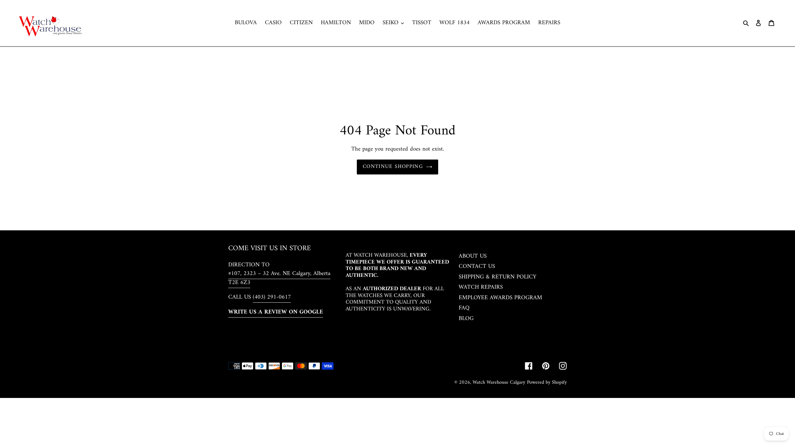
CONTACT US (477, 266)
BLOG (466, 319)
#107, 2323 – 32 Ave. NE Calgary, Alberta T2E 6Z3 (279, 278)
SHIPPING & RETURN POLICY (497, 277)
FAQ (464, 308)
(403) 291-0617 (272, 297)
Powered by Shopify (547, 382)
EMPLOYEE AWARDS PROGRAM (500, 298)
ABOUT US (473, 256)
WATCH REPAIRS (481, 287)
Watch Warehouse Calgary (499, 382)
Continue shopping (393, 166)
